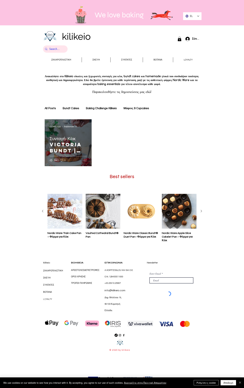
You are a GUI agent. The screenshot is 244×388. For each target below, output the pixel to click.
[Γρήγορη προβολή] (64, 211)
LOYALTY (47, 299)
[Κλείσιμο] (240, 382)
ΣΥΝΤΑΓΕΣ (48, 285)
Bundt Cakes (71, 108)
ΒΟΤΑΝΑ (47, 292)
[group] (122, 218)
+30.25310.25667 (113, 283)
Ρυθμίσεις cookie (206, 382)
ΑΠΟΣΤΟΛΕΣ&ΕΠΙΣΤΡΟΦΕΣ (85, 270)
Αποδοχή (228, 382)
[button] (179, 39)
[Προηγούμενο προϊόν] (43, 211)
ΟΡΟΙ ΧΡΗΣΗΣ (78, 277)
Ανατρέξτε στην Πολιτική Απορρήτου (145, 382)
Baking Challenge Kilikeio (101, 108)
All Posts (50, 108)
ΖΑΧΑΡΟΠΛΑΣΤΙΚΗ (53, 270)
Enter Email (155, 274)
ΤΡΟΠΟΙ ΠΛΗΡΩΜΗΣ (81, 283)
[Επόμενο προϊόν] (201, 211)
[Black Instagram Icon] (120, 335)
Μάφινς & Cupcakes (136, 108)
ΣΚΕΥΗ (46, 278)
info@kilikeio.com (115, 290)
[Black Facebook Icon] (123, 335)
